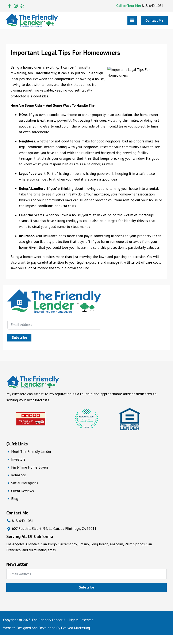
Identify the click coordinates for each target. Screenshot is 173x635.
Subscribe (19, 337)
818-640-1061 (153, 5)
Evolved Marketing (75, 628)
